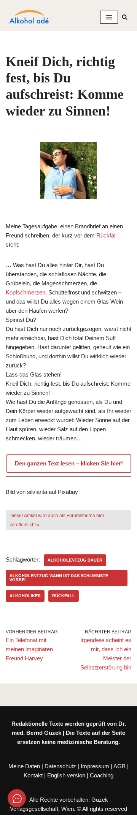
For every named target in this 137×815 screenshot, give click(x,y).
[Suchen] (124, 17)
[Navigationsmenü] (109, 17)
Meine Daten (24, 766)
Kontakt (33, 775)
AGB (119, 766)
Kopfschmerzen (25, 292)
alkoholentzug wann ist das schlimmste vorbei (59, 577)
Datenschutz (60, 766)
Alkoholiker (25, 595)
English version (66, 775)
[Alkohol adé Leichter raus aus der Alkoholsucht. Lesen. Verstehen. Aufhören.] (28, 17)
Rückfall (106, 235)
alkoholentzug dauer (75, 560)
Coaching (101, 775)
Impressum (95, 766)
